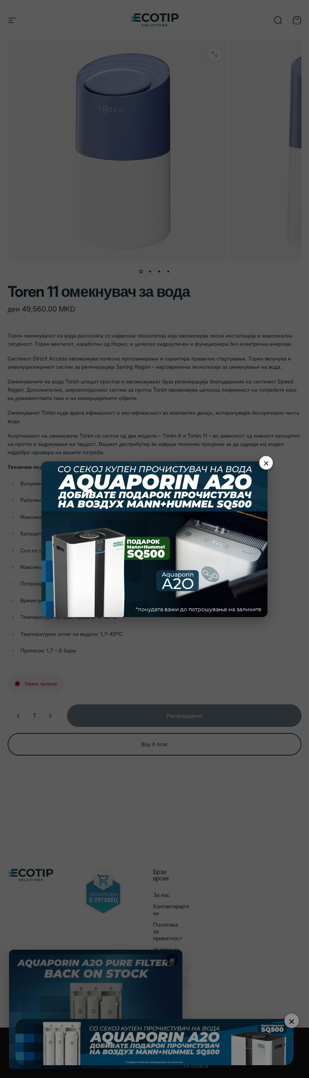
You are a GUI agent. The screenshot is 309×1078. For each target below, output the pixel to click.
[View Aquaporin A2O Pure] (154, 539)
